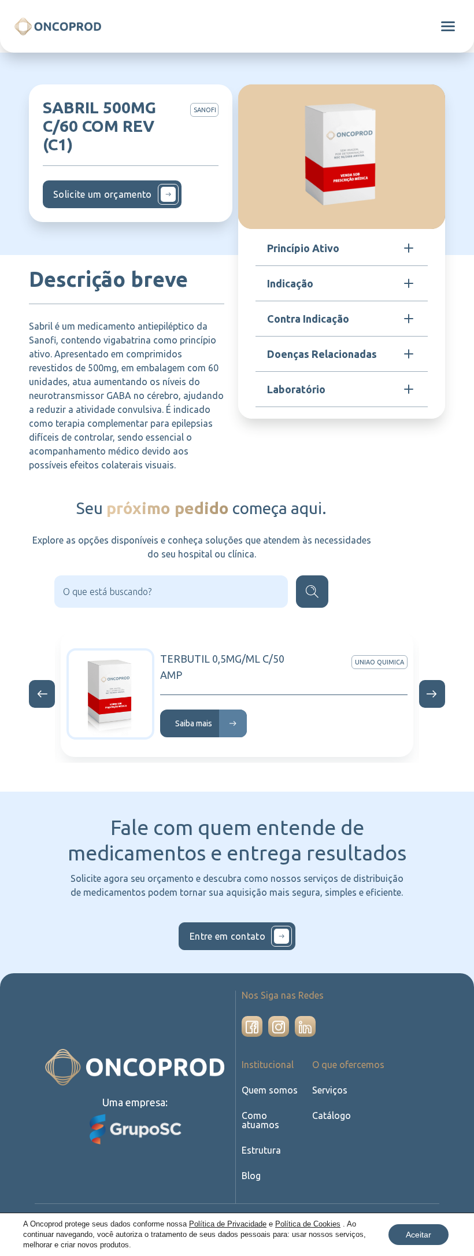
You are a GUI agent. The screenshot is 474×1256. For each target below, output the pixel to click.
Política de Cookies (307, 1224)
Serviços (329, 1090)
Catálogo (331, 1115)
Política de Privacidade (227, 1224)
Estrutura (261, 1150)
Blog (251, 1175)
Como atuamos (260, 1120)
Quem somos (270, 1090)
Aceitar (418, 1234)
